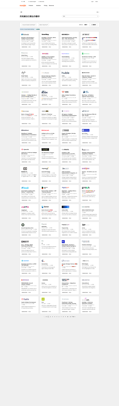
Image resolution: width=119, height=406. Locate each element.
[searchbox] (80, 16)
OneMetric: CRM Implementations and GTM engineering (68, 153)
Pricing (45, 5)
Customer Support (32, 1)
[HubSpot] (23, 5)
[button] (98, 12)
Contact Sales (41, 1)
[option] (28, 24)
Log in (92, 1)
